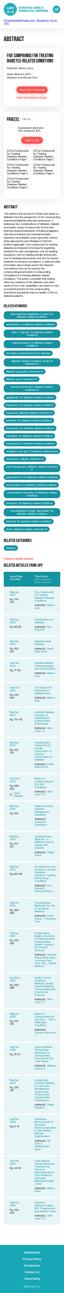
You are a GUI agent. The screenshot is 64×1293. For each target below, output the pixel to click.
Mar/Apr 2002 (14, 868)
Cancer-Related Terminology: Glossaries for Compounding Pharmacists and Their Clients (43, 1054)
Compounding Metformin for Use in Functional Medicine (44, 907)
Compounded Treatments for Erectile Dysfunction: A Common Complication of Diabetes (43, 751)
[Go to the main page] (26, 9)
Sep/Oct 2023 (14, 904)
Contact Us (32, 1272)
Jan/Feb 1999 (14, 1162)
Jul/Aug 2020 (14, 934)
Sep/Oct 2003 (14, 689)
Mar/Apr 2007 (14, 713)
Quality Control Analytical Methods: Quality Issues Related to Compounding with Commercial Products (44, 986)
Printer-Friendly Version (18, 558)
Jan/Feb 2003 (14, 664)
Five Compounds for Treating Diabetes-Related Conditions (44, 596)
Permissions (32, 1265)
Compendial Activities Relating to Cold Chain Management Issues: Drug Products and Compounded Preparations (44, 1090)
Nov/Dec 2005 (15, 979)
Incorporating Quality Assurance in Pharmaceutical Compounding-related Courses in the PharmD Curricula (44, 942)
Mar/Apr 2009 (14, 1081)
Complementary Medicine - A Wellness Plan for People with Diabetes (44, 842)
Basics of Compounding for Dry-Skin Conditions (44, 783)
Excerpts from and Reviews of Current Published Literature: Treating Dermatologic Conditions (45, 874)
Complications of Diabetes (43, 621)
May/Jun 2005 (14, 1015)
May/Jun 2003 (14, 593)
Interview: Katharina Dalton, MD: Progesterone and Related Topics (45, 1207)
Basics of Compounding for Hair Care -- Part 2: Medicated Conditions (45, 1019)
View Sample (18, 794)
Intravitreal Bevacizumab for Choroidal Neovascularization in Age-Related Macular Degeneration (45, 1127)
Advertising (32, 1278)
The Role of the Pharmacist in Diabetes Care (43, 690)
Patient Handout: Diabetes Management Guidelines (43, 810)
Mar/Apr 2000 (14, 621)
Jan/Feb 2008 (14, 1048)
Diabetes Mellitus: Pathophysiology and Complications (44, 665)
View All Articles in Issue (31, 97)
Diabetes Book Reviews (42, 643)
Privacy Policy (32, 1259)
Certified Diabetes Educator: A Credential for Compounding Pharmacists (44, 718)
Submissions (32, 1252)
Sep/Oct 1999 (14, 1204)
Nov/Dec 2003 (15, 780)
